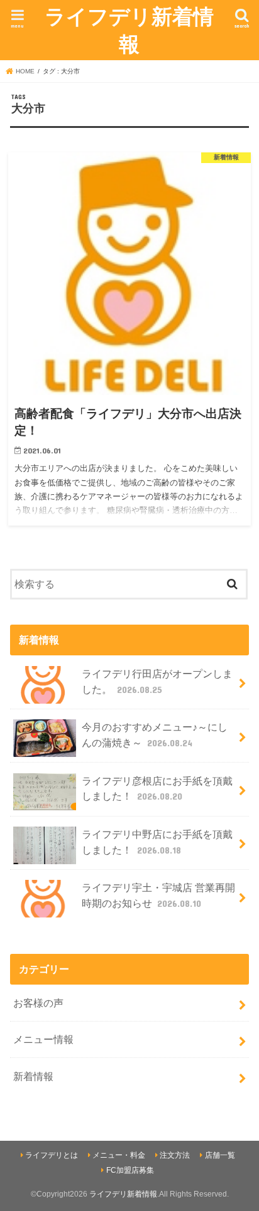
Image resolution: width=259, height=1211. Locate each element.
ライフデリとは (51, 1155)
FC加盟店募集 (130, 1170)
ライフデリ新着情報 (129, 30)
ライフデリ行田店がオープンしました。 (157, 681)
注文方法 (175, 1155)
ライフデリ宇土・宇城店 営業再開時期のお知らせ (158, 895)
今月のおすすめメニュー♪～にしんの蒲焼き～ (155, 734)
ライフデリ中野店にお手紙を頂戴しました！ (157, 841)
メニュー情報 (43, 1039)
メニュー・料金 (118, 1155)
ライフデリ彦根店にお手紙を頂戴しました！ (157, 788)
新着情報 (33, 1076)
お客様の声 (38, 1002)
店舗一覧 (220, 1155)
